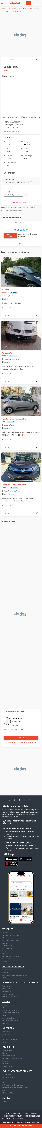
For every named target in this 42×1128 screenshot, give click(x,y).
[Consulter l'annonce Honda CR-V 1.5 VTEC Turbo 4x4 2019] (21, 467)
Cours (4, 1082)
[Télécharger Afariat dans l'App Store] (11, 859)
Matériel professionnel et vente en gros (15, 1088)
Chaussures (6, 988)
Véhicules (12, 9)
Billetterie (5, 1023)
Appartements (7, 1050)
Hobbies (5, 1005)
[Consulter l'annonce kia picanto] (21, 272)
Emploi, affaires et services (17, 1071)
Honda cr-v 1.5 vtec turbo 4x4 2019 (15, 485)
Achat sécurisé (12, 1114)
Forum (25, 1114)
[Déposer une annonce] (28, 3)
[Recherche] (39, 3)
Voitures (5, 932)
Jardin (4, 978)
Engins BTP (6, 959)
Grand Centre (22, 9)
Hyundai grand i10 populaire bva (14, 419)
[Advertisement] (21, 35)
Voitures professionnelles (10, 935)
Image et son (6, 1034)
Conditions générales (32, 1116)
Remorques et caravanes (10, 956)
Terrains (5, 1061)
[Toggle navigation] (2, 3)
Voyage (4, 1015)
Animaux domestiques (9, 1010)
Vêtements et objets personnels (20, 983)
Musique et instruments (10, 1020)
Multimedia (8, 1028)
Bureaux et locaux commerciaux (12, 1058)
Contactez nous (23, 1118)
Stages (4, 1090)
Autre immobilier (7, 1066)
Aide (3, 1114)
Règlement (33, 1114)
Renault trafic (7, 353)
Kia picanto (6, 290)
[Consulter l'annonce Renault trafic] (21, 335)
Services (5, 1080)
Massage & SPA (7, 1093)
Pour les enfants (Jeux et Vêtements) (14, 975)
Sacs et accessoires (8, 994)
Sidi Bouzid (34, 9)
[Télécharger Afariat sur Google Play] (25, 859)
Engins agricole (7, 948)
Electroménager (7, 970)
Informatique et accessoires (11, 1037)
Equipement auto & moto (10, 940)
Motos (4, 938)
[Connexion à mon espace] (37, 59)
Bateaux (5, 943)
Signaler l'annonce (22, 202)
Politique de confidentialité (12, 1116)
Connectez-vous (10, 235)
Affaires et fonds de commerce (12, 1085)
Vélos (4, 951)
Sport (4, 1007)
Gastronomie (6, 1104)
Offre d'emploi (7, 1074)
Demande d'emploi (8, 1077)
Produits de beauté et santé (11, 996)
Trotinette (5, 961)
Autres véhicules (7, 946)
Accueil (3, 9)
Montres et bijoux (8, 991)
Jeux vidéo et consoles (9, 1039)
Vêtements (6, 986)
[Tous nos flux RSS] (30, 800)
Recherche (9, 60)
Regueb (6, 11)
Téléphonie (6, 1031)
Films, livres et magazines (10, 1013)
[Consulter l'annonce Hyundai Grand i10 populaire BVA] (21, 401)
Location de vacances (9, 1056)
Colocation (5, 1063)
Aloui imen (17, 718)
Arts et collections (8, 1018)
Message (21, 738)
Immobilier (8, 1047)
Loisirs (6, 1001)
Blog (20, 1114)
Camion (4, 953)
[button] (5, 800)
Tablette (5, 1042)
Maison (4, 1053)
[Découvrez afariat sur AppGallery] (11, 863)
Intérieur (5, 972)
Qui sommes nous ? (9, 1118)
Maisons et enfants (13, 966)
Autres (6, 1098)
